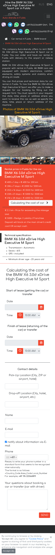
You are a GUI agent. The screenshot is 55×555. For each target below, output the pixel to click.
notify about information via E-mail (26, 444)
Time (10, 315)
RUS (41, 4)
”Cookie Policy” (36, 539)
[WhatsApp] (16, 25)
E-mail (9, 429)
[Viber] (4, 25)
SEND (44, 515)
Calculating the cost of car (28, 203)
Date (10, 301)
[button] (15, 160)
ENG (49, 4)
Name (9, 415)
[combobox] (11, 457)
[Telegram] (10, 25)
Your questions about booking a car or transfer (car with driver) (25, 485)
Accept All (8, 551)
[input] (21, 307)
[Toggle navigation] (48, 16)
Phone (9, 451)
